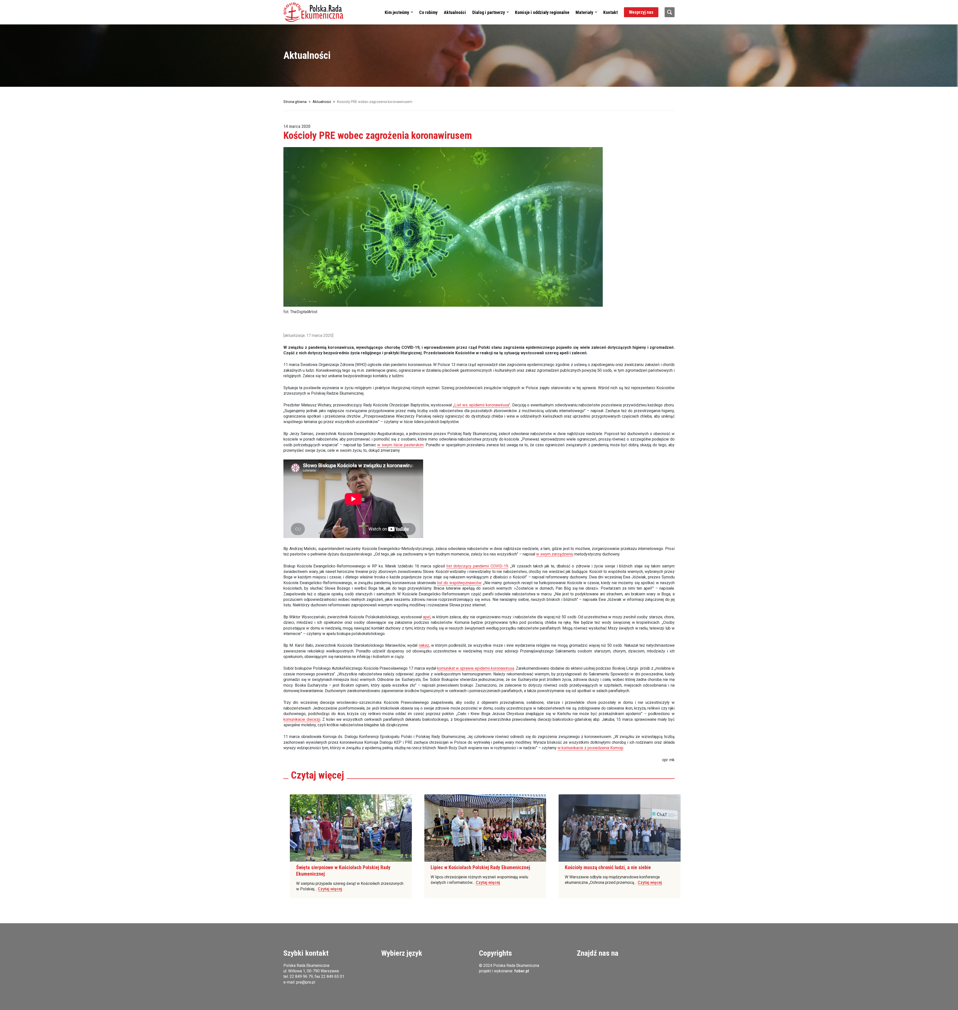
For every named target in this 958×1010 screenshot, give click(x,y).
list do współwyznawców (459, 582)
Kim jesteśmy (397, 12)
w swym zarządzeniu (554, 554)
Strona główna (295, 102)
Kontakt (610, 12)
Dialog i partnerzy (488, 12)
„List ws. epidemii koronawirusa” (481, 405)
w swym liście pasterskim (400, 445)
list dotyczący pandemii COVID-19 (477, 566)
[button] (313, 12)
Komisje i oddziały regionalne (542, 12)
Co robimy (428, 12)
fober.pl (521, 971)
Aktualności (455, 12)
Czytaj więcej (330, 889)
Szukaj (670, 12)
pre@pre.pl (305, 982)
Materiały (584, 12)
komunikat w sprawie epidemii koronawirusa (475, 668)
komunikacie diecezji (301, 719)
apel (426, 617)
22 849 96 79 (301, 976)
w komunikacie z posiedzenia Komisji (590, 747)
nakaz (424, 645)
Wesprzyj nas (641, 12)
